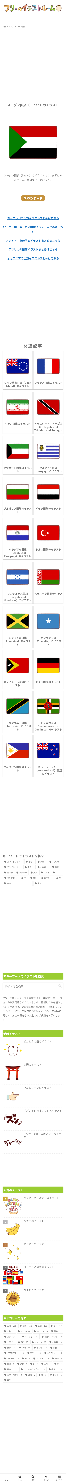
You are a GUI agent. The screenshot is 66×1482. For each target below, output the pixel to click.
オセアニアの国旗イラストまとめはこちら (33, 258)
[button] (60, 986)
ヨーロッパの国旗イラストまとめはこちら (33, 218)
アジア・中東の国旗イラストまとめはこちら (33, 241)
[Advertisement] (33, 63)
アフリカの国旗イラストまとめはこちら (33, 249)
